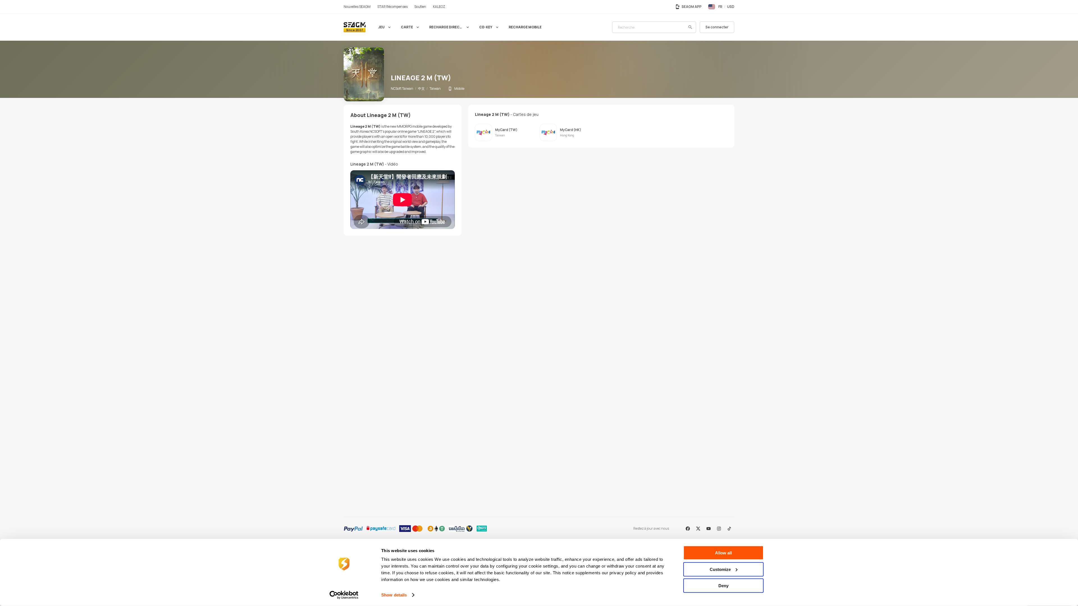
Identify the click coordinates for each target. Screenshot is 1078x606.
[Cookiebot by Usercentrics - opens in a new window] (344, 595)
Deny (723, 585)
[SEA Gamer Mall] (355, 27)
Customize (720, 569)
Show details (394, 595)
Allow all (723, 552)
